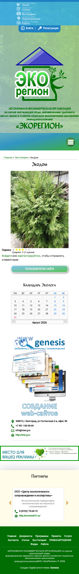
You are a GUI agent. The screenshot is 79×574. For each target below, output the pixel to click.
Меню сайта (70, 142)
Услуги (68, 536)
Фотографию (29, 14)
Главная (8, 157)
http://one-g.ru (23, 434)
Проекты (56, 536)
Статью (26, 9)
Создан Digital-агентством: (39, 567)
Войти (29, 28)
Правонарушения (31, 19)
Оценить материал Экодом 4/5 (26, 249)
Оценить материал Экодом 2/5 (19, 249)
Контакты (13, 540)
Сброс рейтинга (13, 249)
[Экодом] (40, 247)
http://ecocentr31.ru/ (29, 515)
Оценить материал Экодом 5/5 (29, 249)
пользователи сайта (39, 268)
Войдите (7, 255)
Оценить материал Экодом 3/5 (22, 249)
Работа (26, 23)
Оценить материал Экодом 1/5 (16, 249)
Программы (42, 536)
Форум (34, 544)
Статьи (25, 540)
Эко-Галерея (21, 157)
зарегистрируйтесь (29, 255)
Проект (26, 5)
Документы (25, 536)
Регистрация (51, 28)
